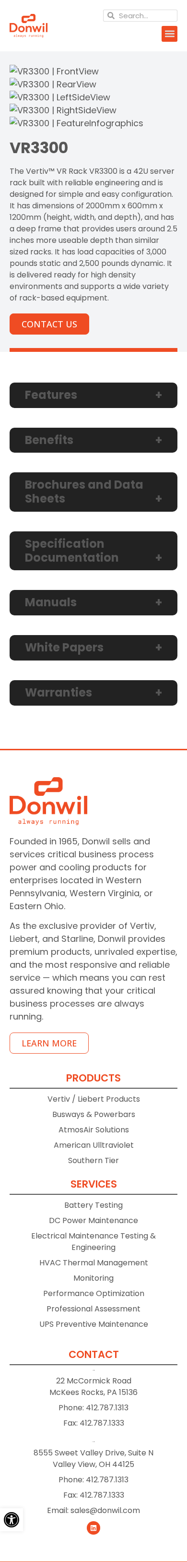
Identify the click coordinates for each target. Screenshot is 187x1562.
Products (93, 1078)
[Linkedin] (93, 1528)
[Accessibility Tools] (11, 1519)
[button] (169, 34)
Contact (94, 1354)
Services (93, 1184)
